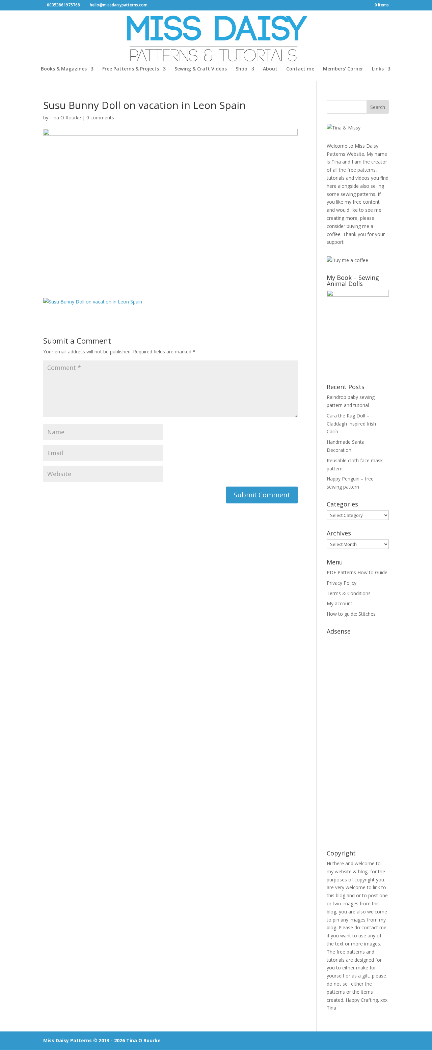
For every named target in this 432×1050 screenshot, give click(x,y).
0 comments (100, 117)
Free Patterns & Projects (130, 69)
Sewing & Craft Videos (200, 69)
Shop (241, 69)
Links (378, 69)
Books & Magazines (64, 69)
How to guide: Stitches (351, 614)
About (270, 69)
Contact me (300, 69)
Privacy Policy (341, 583)
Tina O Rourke (65, 117)
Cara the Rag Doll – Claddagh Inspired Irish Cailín (351, 423)
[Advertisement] (358, 739)
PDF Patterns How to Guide (357, 572)
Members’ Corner (343, 69)
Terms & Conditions (349, 593)
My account (339, 603)
